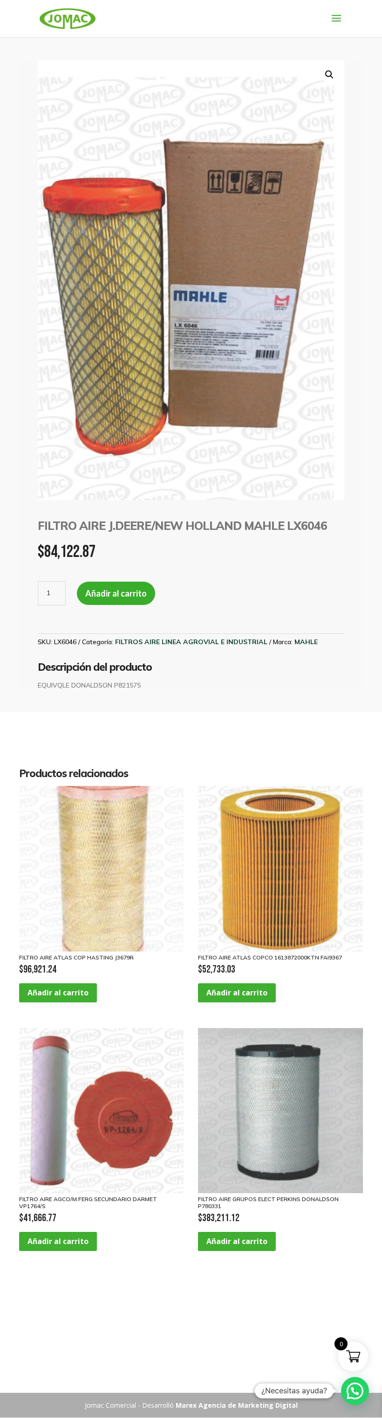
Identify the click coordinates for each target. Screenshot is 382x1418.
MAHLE (306, 642)
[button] (329, 74)
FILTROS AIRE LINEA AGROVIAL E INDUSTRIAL (191, 642)
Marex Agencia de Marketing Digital (237, 1405)
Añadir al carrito (116, 593)
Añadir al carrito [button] (58, 992)
